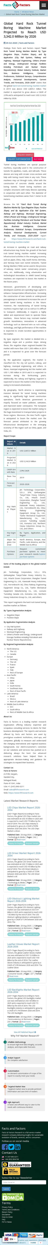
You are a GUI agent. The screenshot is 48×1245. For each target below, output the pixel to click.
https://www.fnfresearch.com (20, 792)
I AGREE (33, 1243)
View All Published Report (24, 1032)
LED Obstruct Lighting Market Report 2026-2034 (23, 899)
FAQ (3, 1219)
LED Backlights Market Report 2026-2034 (23, 991)
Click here (42, 1240)
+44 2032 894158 (11, 1159)
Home (16, 12)
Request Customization (19, 159)
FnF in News (7, 1222)
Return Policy (7, 1212)
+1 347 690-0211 (11, 1157)
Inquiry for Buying (16, 843)
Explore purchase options (32, 555)
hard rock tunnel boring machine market (29, 85)
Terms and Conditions (10, 1209)
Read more (21, 839)
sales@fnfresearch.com (19, 789)
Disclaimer (6, 1214)
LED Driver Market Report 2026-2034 (24, 854)
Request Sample (24, 155)
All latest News (28, 12)
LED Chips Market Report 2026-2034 (23, 808)
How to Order (7, 1217)
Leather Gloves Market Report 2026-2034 (23, 945)
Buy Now (38, 159)
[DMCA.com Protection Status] (13, 1197)
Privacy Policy (7, 1207)
